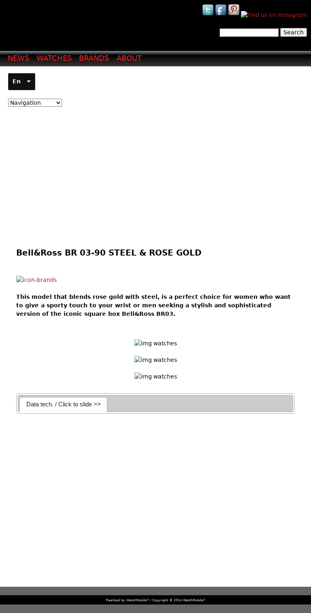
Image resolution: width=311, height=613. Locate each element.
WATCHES (54, 58)
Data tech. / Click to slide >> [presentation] (63, 404)
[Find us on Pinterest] (234, 15)
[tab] (63, 404)
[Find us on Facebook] (221, 15)
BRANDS (94, 58)
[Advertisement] (154, 171)
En (17, 81)
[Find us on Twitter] (208, 15)
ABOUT (129, 58)
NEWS (18, 58)
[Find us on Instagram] (274, 15)
